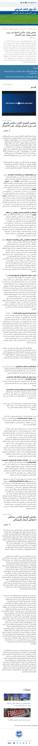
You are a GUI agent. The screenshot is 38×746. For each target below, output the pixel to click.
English (11, 29)
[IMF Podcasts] (23, 2)
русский (34, 29)
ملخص (5, 130)
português (5, 29)
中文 (26, 29)
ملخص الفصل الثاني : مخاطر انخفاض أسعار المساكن (22, 77)
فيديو (36, 68)
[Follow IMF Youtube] (14, 743)
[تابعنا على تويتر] (29, 743)
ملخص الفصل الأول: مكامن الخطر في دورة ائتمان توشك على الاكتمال (21, 72)
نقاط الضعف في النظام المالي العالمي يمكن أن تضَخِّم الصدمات (18, 704)
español (16, 29)
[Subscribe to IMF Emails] (9, 743)
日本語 (29, 29)
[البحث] (35, 8)
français (21, 29)
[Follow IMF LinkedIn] (32, 2)
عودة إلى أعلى (8, 84)
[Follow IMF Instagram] (30, 2)
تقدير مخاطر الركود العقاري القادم (20, 720)
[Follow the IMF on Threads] (28, 2)
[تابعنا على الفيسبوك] (26, 743)
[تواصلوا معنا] (36, 2)
